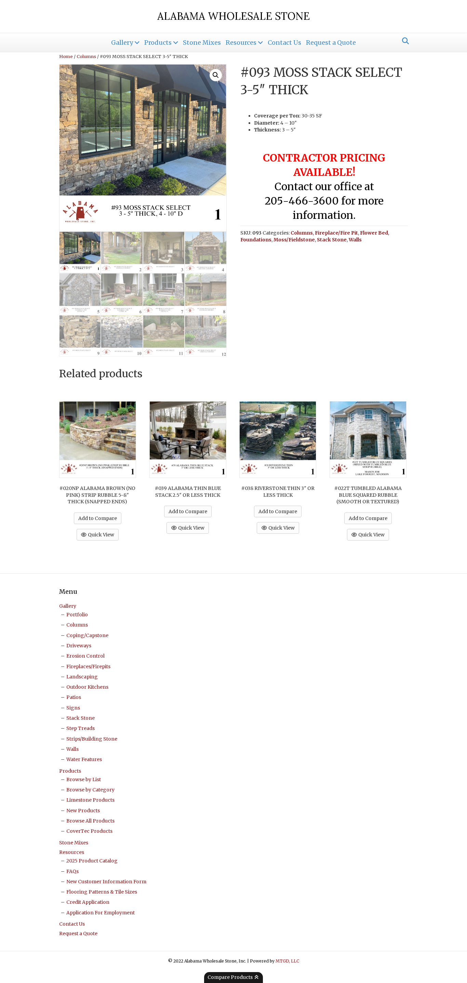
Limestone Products (90, 800)
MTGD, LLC (287, 961)
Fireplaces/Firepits (88, 666)
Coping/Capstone (87, 635)
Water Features (84, 759)
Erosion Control (85, 656)
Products (158, 42)
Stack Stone (332, 240)
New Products (83, 811)
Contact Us (284, 42)
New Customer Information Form (106, 882)
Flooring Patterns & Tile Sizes (101, 892)
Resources (241, 42)
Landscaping (82, 677)
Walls (355, 240)
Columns (86, 56)
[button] (216, 75)
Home (66, 56)
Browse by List (83, 779)
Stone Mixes (202, 42)
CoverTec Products (89, 831)
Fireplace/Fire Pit (336, 233)
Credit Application (87, 902)
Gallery (122, 42)
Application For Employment (100, 913)
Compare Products (231, 977)
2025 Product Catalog (92, 861)
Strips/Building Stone (91, 739)
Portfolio (77, 615)
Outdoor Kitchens (87, 687)
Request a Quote (331, 42)
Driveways (78, 646)
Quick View (100, 535)
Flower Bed (374, 233)
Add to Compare (97, 518)
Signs (73, 708)
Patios (73, 697)
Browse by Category (90, 790)
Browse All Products (90, 821)
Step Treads (80, 728)
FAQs (72, 871)
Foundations (255, 240)
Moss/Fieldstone (294, 240)
